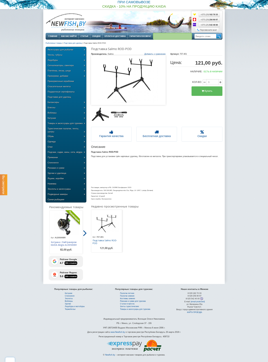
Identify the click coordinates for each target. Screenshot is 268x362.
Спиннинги (53, 162)
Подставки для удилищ (59, 97)
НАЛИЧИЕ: (196, 71)
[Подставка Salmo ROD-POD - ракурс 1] (100, 114)
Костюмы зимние (127, 298)
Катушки (52, 118)
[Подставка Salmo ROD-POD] (128, 80)
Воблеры (52, 112)
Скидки (96, 36)
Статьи (84, 36)
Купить (208, 91)
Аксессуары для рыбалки (60, 49)
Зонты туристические (129, 306)
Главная (52, 36)
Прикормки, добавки (58, 76)
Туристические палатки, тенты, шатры (63, 130)
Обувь (51, 136)
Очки (50, 147)
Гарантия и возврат (140, 36)
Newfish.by (110, 355)
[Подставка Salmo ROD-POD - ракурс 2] (118, 114)
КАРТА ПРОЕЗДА (194, 312)
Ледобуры (53, 60)
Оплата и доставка (115, 36)
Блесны (51, 107)
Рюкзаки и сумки (56, 168)
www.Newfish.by (117, 332)
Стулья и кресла (127, 304)
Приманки (53, 157)
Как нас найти (69, 36)
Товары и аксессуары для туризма (65, 123)
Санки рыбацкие (56, 199)
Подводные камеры (58, 194)
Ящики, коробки (56, 178)
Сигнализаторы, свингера (61, 65)
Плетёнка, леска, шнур (59, 70)
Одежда (52, 141)
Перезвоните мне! (208, 30)
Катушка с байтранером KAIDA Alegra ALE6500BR (64, 243)
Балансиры (53, 102)
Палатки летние (127, 293)
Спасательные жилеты (59, 86)
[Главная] (66, 22)
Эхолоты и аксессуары (59, 189)
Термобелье (70, 309)
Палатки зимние (127, 296)
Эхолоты (69, 298)
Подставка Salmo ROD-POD (104, 242)
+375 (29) (209, 14)
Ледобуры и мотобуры (75, 306)
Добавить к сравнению (155, 54)
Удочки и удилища (57, 173)
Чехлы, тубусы (55, 55)
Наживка (52, 183)
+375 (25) (209, 25)
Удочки (68, 304)
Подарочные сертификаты (61, 91)
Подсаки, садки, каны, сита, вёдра (65, 152)
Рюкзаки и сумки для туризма (133, 301)
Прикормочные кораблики (61, 81)
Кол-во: (197, 82)
